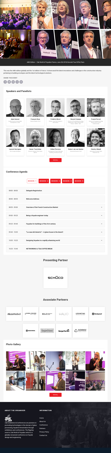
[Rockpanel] (97, 314)
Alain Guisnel (15, 119)
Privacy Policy (44, 432)
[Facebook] (5, 82)
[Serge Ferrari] (64, 331)
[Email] (21, 82)
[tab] (55, 190)
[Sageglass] (47, 331)
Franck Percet (96, 119)
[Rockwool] (31, 331)
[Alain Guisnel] (15, 107)
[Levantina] (80, 314)
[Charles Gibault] (96, 137)
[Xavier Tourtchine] (35, 137)
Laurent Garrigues (15, 149)
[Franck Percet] (96, 107)
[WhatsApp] (17, 82)
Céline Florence (55, 149)
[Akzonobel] (14, 314)
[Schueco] (55, 277)
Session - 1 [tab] (32, 181)
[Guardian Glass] (47, 314)
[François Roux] (35, 107)
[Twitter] (9, 82)
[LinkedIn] (13, 82)
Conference (43, 425)
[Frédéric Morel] (55, 107)
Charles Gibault (96, 149)
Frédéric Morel (55, 119)
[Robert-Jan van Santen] (76, 137)
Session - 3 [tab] (55, 181)
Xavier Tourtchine (35, 149)
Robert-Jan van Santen (75, 149)
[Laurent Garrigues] (15, 137)
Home (41, 418)
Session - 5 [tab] (79, 181)
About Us (42, 421)
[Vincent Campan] (76, 107)
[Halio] (64, 314)
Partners (42, 428)
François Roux (35, 119)
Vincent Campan (75, 119)
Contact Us (43, 435)
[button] (3, 29)
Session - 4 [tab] (67, 181)
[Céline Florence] (55, 137)
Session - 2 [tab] (44, 181)
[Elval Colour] (31, 314)
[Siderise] (80, 331)
